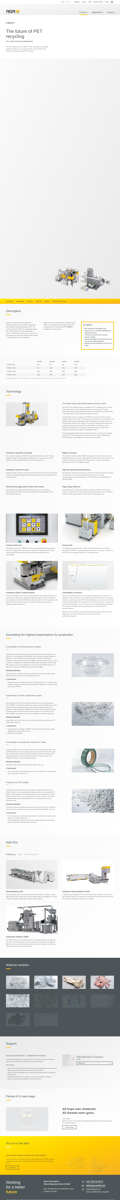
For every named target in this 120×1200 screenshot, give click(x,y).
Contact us (12, 1167)
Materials (39, 301)
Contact (107, 2)
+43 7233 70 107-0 (94, 1181)
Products (83, 12)
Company (77, 2)
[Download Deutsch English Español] (95, 1063)
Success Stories (98, 2)
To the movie (69, 1127)
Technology (20, 301)
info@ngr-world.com (95, 1185)
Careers (84, 2)
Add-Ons (30, 301)
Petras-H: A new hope (59, 301)
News (90, 2)
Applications (97, 12)
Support (47, 301)
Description (9, 301)
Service (110, 12)
